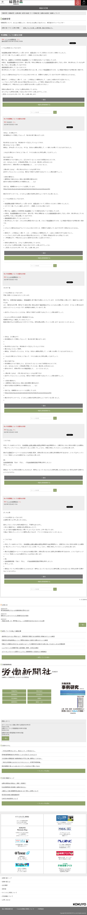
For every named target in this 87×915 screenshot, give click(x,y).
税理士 (39, 445)
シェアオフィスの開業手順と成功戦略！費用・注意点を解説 (20, 648)
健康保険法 (14, 702)
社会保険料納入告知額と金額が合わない (14, 787)
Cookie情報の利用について (25, 909)
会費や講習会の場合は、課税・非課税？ (14, 783)
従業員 (19, 300)
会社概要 (5, 885)
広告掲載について (7, 896)
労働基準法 (14, 691)
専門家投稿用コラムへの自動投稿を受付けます (15, 610)
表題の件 (33, 52)
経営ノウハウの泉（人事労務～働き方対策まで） (38, 28)
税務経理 (11, 13)
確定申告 (26, 164)
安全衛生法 (39, 694)
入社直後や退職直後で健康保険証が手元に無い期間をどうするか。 (22, 758)
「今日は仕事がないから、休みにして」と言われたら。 (19, 751)
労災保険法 (14, 698)
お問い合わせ (6, 900)
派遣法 (39, 698)
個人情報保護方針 (7, 909)
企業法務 (18, 13)
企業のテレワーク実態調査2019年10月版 (14, 728)
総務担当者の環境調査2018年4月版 (12, 733)
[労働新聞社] (27, 671)
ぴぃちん (9, 430)
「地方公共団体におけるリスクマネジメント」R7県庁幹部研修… (21, 762)
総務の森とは (6, 881)
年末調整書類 (11, 62)
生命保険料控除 (8, 462)
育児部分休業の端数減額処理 (10, 795)
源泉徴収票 (50, 62)
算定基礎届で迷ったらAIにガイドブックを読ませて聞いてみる (21, 766)
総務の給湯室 (45, 13)
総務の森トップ (7, 878)
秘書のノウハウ (55, 13)
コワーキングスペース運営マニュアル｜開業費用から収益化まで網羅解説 (24, 651)
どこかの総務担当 (10, 39)
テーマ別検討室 (34, 13)
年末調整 (25, 60)
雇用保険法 (14, 694)
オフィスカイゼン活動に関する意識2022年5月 (16, 725)
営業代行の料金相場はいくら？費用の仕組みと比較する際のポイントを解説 (25, 640)
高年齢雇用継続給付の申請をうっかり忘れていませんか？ (19, 754)
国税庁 (11, 452)
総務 (9, 60)
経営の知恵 (25, 13)
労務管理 (4, 13)
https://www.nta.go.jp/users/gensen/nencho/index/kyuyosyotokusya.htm (26, 189)
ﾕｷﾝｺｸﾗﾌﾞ (9, 122)
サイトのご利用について (9, 892)
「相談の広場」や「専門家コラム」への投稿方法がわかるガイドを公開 (22, 621)
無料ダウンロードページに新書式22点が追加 (14, 615)
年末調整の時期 (6, 52)
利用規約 (41, 909)
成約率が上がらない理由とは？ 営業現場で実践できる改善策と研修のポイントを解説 (28, 636)
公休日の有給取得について (10, 798)
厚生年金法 (39, 691)
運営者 (4, 889)
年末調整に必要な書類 (29, 445)
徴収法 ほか (39, 702)
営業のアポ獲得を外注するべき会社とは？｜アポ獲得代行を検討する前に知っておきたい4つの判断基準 (33, 644)
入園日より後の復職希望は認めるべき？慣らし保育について (20, 791)
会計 (48, 445)
